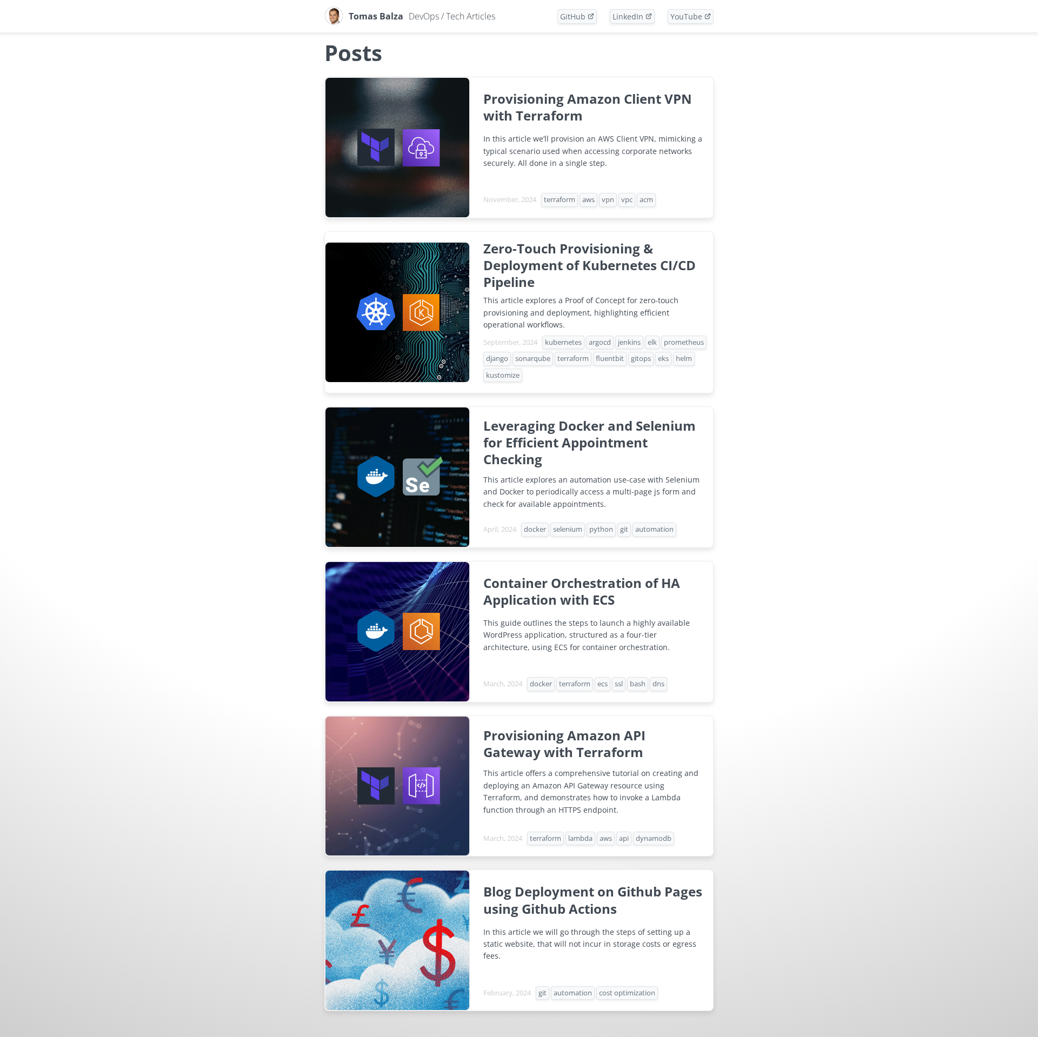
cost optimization (627, 993)
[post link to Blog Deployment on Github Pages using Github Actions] (519, 940)
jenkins (629, 342)
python (601, 529)
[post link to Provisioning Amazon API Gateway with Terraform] (519, 786)
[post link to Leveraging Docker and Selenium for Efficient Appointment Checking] (519, 477)
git (624, 529)
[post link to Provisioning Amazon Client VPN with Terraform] (519, 147)
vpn (608, 199)
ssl (619, 683)
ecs (602, 683)
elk (652, 342)
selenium (567, 529)
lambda (580, 838)
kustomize (503, 375)
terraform (559, 199)
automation (654, 529)
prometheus (684, 342)
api (624, 838)
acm (646, 199)
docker (535, 529)
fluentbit (610, 358)
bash (638, 683)
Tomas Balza (422, 16)
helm (684, 358)
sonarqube (532, 358)
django (497, 358)
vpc (627, 199)
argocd (600, 342)
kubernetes (563, 342)
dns (658, 683)
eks (663, 358)
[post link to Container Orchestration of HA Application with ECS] (519, 631)
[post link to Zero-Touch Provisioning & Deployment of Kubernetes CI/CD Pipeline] (519, 312)
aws (588, 199)
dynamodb (653, 838)
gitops (641, 358)
